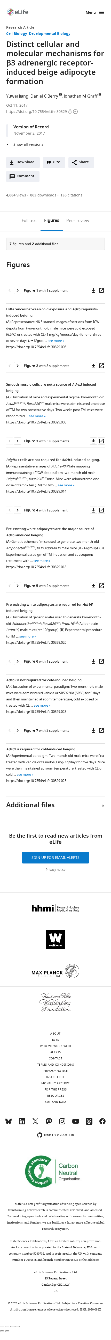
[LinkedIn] (22, 1124)
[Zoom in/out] (17, 1326)
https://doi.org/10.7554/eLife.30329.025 (36, 780)
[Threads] (89, 1124)
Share (84, 162)
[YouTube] (75, 1124)
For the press (55, 1089)
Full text (29, 221)
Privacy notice (56, 869)
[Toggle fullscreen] (12, 1326)
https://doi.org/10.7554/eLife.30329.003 (36, 347)
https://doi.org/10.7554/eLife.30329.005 (36, 422)
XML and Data (55, 1102)
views (16, 195)
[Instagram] (62, 1124)
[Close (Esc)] (2, 1326)
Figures (51, 220)
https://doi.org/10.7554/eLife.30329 (37, 111)
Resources (55, 1096)
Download (26, 162)
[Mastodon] (48, 1124)
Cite (56, 162)
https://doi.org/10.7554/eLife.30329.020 (36, 642)
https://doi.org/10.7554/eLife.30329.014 (36, 491)
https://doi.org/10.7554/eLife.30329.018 (36, 567)
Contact (55, 1058)
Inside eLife (55, 1077)
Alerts (55, 1052)
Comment (27, 177)
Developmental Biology (49, 34)
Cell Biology (16, 34)
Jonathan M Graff (81, 96)
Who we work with (55, 1046)
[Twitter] (35, 1124)
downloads (43, 195)
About (55, 1033)
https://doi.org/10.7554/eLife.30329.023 (36, 711)
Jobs (55, 1040)
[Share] (7, 1326)
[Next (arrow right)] (7, 1331)
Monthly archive (55, 1083)
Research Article (20, 27)
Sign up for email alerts (55, 857)
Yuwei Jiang (17, 96)
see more (55, 341)
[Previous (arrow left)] (2, 1331)
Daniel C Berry (44, 96)
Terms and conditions (55, 1065)
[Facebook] (102, 1124)
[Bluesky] (8, 1124)
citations (71, 195)
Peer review (77, 221)
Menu (91, 13)
